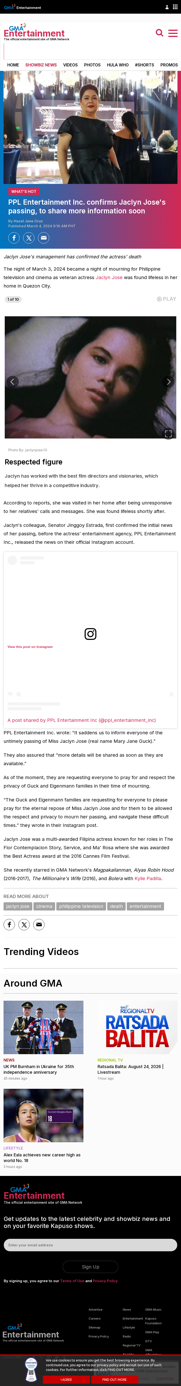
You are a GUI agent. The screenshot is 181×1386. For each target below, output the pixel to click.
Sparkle (128, 1354)
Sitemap (94, 1327)
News (127, 1309)
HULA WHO (118, 65)
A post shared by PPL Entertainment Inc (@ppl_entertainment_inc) (82, 720)
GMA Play (152, 1332)
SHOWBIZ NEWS (41, 65)
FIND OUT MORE (115, 1380)
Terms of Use (72, 1281)
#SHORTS (144, 65)
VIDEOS (70, 65)
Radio (127, 1336)
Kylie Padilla (148, 878)
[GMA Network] (10, 6)
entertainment (145, 906)
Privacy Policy (105, 1281)
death (116, 906)
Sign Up (90, 1267)
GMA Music (153, 1309)
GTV (148, 1341)
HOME (13, 65)
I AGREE (66, 1380)
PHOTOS (92, 65)
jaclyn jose (17, 906)
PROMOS (169, 65)
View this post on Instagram (30, 647)
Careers (95, 1318)
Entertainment (28, 7)
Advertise (96, 1309)
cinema (44, 906)
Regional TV (131, 1345)
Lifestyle (129, 1327)
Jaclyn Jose (109, 277)
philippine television (81, 906)
